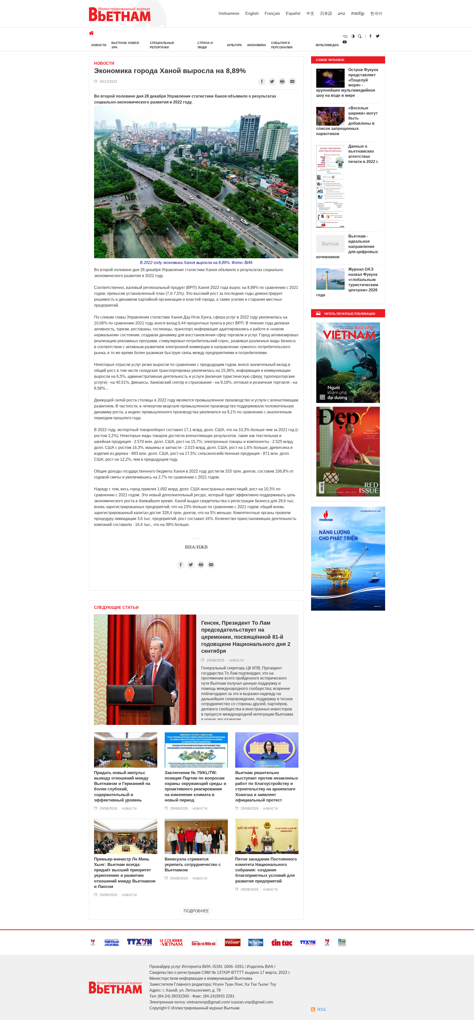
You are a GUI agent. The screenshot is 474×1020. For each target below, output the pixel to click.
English (252, 13)
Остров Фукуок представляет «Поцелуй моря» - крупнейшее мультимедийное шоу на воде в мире (347, 83)
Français (272, 13)
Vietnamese (228, 13)
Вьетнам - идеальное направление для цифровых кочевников (347, 246)
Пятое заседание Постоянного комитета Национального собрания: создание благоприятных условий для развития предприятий (266, 870)
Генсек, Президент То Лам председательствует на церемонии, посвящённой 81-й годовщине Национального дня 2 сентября (245, 637)
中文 (310, 13)
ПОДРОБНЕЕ (196, 911)
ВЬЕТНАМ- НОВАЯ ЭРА (125, 45)
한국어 (376, 13)
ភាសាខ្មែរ (357, 13)
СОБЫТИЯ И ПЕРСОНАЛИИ (282, 45)
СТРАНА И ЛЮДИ (205, 45)
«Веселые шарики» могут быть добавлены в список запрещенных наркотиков (347, 121)
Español (293, 13)
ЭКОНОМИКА (256, 45)
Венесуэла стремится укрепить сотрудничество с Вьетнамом (193, 864)
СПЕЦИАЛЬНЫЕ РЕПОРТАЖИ (162, 45)
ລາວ (341, 13)
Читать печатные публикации (349, 313)
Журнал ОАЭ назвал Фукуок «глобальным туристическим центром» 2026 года (347, 282)
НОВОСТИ (98, 45)
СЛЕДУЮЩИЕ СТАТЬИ (116, 608)
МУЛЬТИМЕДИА (327, 45)
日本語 (326, 13)
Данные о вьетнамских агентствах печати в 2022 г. (363, 154)
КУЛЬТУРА (234, 45)
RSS (321, 1009)
